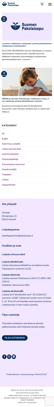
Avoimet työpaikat (10, 154)
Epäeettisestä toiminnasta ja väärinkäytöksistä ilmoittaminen (27, 399)
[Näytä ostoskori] (42, 4)
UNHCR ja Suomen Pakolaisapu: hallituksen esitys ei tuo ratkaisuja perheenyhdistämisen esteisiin (25, 100)
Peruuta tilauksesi (27, 403)
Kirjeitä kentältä (9, 169)
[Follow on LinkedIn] (14, 356)
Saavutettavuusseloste (27, 393)
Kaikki (5, 139)
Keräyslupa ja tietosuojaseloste (27, 390)
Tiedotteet (6, 174)
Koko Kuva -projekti (11, 144)
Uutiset (5, 180)
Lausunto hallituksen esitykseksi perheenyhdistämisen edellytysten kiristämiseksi (27, 45)
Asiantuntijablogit (10, 159)
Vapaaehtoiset (8, 185)
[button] (50, 4)
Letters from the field (11, 149)
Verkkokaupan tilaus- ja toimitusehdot (27, 396)
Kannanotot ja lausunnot (13, 164)
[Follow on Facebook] (4, 356)
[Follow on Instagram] (9, 356)
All (3, 133)
